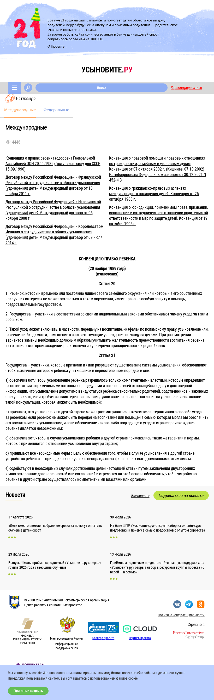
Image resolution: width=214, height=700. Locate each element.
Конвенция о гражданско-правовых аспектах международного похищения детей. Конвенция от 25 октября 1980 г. (154, 193)
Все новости (140, 496)
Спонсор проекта (103, 638)
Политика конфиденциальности (181, 614)
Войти (101, 88)
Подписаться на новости (181, 495)
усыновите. (107, 69)
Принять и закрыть (28, 691)
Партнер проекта (140, 638)
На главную (25, 98)
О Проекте (55, 47)
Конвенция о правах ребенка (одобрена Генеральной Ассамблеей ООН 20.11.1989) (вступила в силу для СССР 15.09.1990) (52, 163)
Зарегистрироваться (186, 88)
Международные (20, 110)
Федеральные (56, 110)
